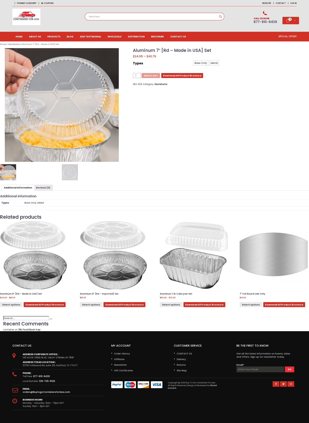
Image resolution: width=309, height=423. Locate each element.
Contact (281, 3)
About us (35, 36)
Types (138, 63)
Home (19, 36)
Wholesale (115, 36)
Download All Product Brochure (182, 75)
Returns (181, 364)
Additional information (18, 187)
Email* (240, 364)
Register (266, 3)
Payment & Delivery (26, 3)
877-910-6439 (41, 376)
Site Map (182, 370)
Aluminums (14, 44)
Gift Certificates (123, 370)
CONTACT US (178, 36)
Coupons (49, 3)
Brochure (157, 36)
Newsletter (120, 364)
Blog (70, 36)
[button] (200, 63)
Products (53, 36)
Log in (293, 3)
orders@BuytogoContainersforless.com (46, 392)
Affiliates (119, 359)
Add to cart (151, 75)
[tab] (18, 188)
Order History (122, 353)
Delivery (181, 359)
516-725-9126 (47, 381)
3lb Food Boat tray (29, 329)
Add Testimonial (90, 36)
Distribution (136, 36)
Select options (11, 304)
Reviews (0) (43, 187)
